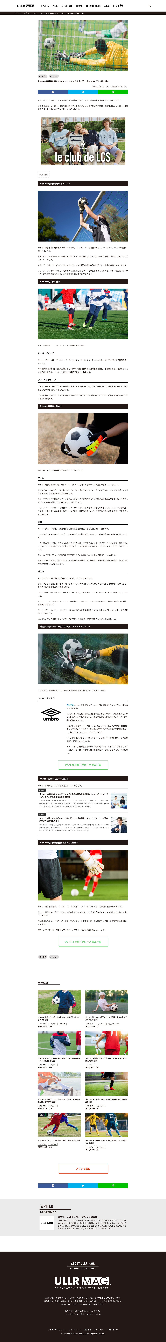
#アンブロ (42, 76)
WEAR (55, 5)
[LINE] (113, 92)
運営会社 (87, 1329)
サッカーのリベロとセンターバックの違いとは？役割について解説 (106, 1141)
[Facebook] (53, 92)
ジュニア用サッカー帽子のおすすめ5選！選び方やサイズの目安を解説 (106, 1018)
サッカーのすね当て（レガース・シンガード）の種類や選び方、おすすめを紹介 (59, 1100)
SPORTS (45, 5)
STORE (116, 5)
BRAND (79, 5)
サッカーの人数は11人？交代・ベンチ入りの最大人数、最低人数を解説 (106, 1059)
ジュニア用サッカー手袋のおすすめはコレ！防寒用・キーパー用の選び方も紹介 (59, 1059)
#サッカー (54, 76)
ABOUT (107, 5)
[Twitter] (83, 92)
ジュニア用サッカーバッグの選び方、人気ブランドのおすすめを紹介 (59, 1018)
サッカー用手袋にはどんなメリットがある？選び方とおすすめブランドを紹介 (62, 13)
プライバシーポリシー (57, 1329)
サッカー (35, 13)
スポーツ (26, 13)
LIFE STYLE (67, 5)
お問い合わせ (112, 1329)
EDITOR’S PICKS (93, 5)
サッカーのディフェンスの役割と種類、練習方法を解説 (59, 1140)
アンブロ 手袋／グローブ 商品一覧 (83, 765)
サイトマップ (99, 1329)
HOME (19, 13)
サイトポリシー (75, 1329)
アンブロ (43, 957)
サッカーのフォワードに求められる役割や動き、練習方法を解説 (106, 1100)
